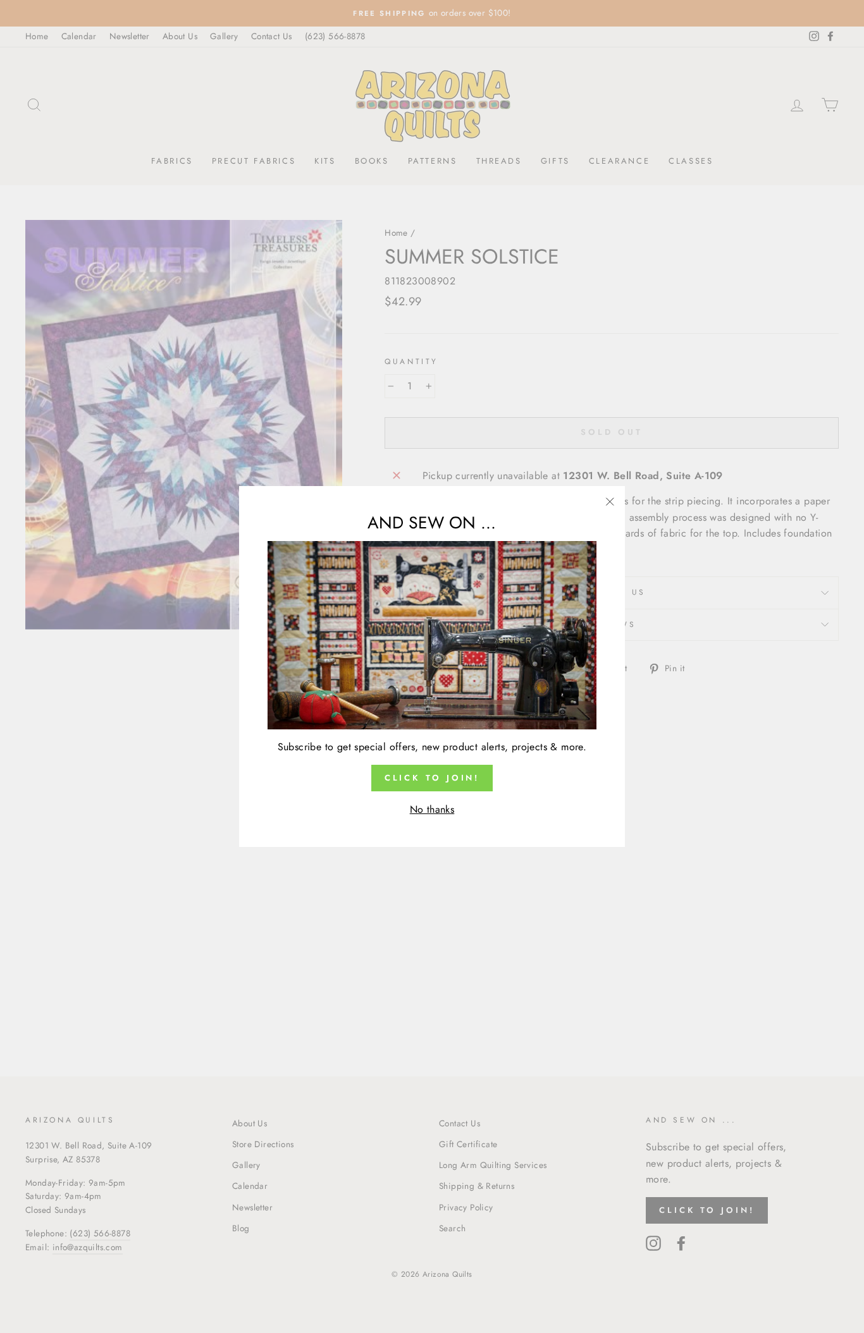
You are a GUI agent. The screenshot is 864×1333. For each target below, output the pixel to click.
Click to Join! (432, 778)
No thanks (432, 809)
